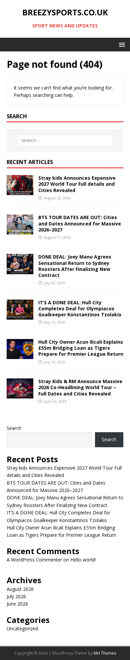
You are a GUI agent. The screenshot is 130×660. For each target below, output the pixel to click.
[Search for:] (65, 140)
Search (14, 428)
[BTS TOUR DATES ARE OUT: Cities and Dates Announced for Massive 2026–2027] (20, 230)
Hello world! (83, 559)
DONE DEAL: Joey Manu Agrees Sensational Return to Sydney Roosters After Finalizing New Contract (74, 266)
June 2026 (17, 604)
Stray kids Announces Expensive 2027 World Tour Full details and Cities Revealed (77, 184)
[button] (120, 44)
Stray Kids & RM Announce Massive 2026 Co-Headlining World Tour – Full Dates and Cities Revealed (80, 387)
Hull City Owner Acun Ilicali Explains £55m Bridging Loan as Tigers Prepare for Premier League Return (80, 348)
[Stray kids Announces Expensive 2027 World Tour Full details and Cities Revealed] (20, 191)
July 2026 (16, 596)
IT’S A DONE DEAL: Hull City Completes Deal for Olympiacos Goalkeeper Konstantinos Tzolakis (79, 308)
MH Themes (105, 653)
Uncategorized (22, 628)
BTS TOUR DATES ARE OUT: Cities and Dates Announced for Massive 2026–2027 (79, 223)
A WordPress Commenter (34, 559)
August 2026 (20, 589)
